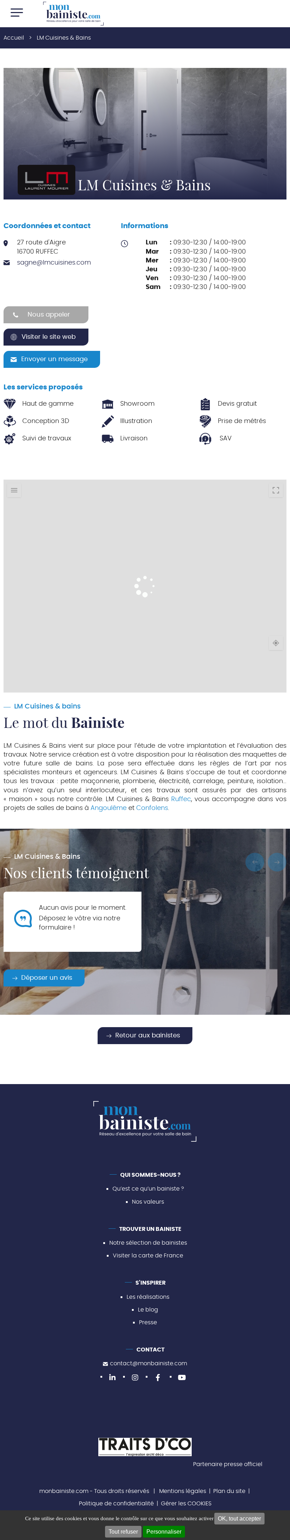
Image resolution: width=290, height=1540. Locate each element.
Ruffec (181, 799)
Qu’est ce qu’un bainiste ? (148, 1189)
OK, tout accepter (239, 1519)
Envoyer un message (54, 359)
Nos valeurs (148, 1202)
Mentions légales (182, 1491)
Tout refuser (123, 1532)
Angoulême (109, 808)
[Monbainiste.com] (73, 13)
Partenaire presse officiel (227, 1464)
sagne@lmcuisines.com (54, 263)
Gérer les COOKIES (186, 1503)
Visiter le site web (49, 337)
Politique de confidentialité (116, 1503)
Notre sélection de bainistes (148, 1243)
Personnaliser (163, 1532)
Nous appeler (49, 315)
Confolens (152, 808)
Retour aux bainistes (147, 1035)
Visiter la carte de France (148, 1255)
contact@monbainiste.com (148, 1363)
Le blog (148, 1310)
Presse (148, 1322)
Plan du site (229, 1491)
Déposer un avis (46, 978)
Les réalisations (148, 1297)
